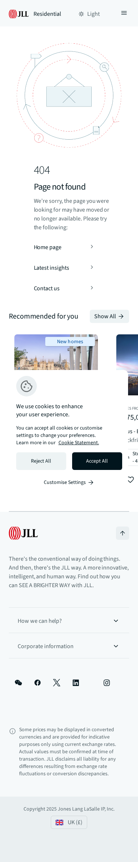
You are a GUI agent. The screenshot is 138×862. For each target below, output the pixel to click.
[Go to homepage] (23, 533)
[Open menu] (124, 14)
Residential (47, 14)
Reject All (41, 461)
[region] (69, 431)
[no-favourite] (130, 479)
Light (93, 14)
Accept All (97, 461)
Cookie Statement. (79, 442)
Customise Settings (65, 482)
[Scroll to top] (122, 533)
